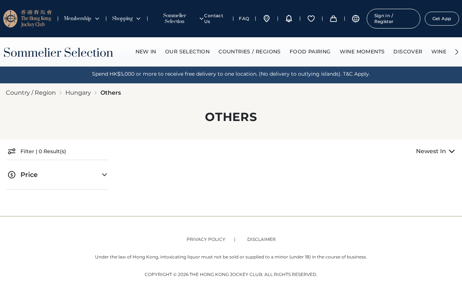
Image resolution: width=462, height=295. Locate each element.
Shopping (122, 19)
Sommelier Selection (174, 18)
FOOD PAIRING (310, 51)
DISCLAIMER (261, 239)
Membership (77, 19)
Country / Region (31, 92)
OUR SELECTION (187, 51)
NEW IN (145, 51)
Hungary (78, 92)
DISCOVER (407, 51)
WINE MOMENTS (362, 51)
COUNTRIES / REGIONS (249, 51)
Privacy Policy (206, 239)
